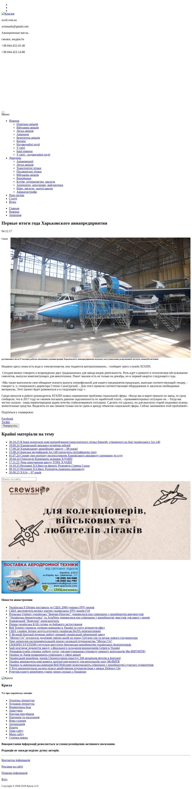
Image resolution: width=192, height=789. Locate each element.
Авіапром (22, 134)
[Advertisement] (96, 83)
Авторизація (17, 724)
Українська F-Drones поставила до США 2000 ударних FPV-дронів (51, 607)
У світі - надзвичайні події (33, 154)
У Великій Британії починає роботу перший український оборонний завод (57, 634)
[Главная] (8, 13)
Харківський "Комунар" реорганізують (34, 620)
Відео (12, 202)
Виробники (23, 178)
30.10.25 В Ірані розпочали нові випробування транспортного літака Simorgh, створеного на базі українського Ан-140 (84, 442)
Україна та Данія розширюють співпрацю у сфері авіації (45, 654)
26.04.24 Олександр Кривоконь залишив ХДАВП (40, 458)
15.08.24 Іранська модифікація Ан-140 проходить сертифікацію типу (53, 452)
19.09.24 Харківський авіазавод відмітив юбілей (39, 445)
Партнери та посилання (24, 717)
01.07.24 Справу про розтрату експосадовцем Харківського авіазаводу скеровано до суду (66, 455)
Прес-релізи (16, 195)
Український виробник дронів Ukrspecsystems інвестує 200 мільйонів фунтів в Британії (65, 658)
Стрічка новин (18, 737)
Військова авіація (27, 127)
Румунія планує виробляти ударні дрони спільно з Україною (47, 671)
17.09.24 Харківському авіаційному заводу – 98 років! (43, 448)
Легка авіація (24, 131)
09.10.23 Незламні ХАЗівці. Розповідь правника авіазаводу (47, 469)
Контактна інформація (16, 760)
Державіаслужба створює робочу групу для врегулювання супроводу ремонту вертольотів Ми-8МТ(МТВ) (77, 651)
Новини (14, 120)
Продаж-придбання (21, 714)
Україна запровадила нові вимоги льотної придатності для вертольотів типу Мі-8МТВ (64, 661)
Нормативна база (20, 707)
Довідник (15, 158)
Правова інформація (14, 773)
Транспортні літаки (28, 168)
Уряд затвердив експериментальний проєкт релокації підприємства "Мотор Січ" (60, 641)
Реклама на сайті (12, 766)
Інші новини (24, 151)
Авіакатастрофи (26, 191)
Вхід (4, 779)
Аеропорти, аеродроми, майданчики (39, 185)
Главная (14, 208)
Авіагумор (15, 710)
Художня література (21, 703)
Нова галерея (17, 720)
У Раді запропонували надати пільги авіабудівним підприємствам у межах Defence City (65, 668)
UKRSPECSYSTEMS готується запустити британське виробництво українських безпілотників (70, 644)
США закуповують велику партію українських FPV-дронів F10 (49, 610)
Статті (13, 198)
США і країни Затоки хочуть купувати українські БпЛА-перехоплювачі (55, 631)
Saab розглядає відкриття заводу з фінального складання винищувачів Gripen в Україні (64, 648)
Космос (21, 141)
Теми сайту (16, 730)
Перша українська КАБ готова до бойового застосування (45, 624)
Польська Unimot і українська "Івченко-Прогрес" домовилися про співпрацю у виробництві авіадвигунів (76, 614)
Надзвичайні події (28, 144)
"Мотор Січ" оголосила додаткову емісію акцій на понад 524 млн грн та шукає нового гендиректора (73, 637)
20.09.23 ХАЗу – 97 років (25, 472)
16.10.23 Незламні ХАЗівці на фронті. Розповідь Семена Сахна (49, 465)
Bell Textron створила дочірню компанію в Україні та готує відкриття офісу (57, 627)
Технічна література (21, 700)
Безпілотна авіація (28, 137)
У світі (20, 147)
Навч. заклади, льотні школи (34, 188)
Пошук (13, 727)
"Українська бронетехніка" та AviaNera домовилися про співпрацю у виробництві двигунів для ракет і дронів (79, 617)
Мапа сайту (16, 734)
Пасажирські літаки (29, 171)
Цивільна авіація (27, 124)
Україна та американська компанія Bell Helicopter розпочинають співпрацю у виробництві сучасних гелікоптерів (81, 664)
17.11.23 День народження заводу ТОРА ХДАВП (40, 462)
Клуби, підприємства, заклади (35, 181)
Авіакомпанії (24, 161)
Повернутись (10, 425)
